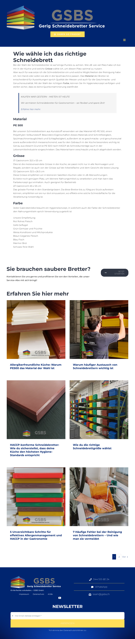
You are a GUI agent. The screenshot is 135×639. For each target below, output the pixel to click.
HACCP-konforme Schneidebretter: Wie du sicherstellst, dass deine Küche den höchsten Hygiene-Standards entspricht (36, 409)
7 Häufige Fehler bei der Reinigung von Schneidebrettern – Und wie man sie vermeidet (99, 496)
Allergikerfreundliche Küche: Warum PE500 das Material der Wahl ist (36, 329)
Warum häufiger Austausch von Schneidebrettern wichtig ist (99, 329)
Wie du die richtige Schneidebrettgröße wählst (99, 409)
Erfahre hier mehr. (31, 109)
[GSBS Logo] (56, 5)
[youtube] (59, 598)
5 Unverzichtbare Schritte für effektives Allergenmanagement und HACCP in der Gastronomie (36, 496)
